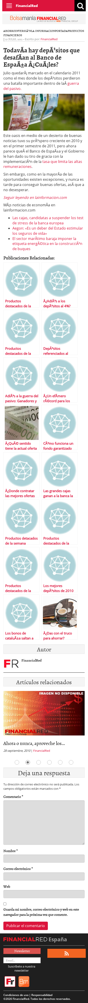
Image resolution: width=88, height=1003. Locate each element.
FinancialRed (27, 5)
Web (6, 886)
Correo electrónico (18, 868)
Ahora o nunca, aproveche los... (34, 743)
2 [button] (27, 762)
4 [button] (49, 762)
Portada (61, 30)
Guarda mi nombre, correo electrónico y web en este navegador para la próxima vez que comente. (41, 912)
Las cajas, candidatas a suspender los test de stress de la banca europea (47, 220)
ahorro (9, 30)
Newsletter (22, 951)
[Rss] (67, 953)
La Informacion (43, 30)
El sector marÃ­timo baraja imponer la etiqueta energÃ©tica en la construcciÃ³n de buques (47, 243)
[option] (44, 723)
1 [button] (17, 762)
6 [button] (71, 762)
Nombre (10, 850)
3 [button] (38, 762)
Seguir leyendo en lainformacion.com (35, 197)
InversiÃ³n (23, 30)
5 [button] (60, 762)
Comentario (13, 796)
